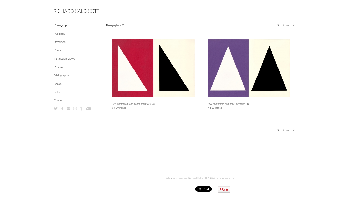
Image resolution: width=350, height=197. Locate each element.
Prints (57, 50)
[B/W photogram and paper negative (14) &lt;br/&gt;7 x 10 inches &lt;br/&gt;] (249, 68)
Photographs (62, 25)
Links (57, 92)
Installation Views (64, 58)
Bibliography (61, 75)
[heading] (66, 11)
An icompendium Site (224, 178)
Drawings (60, 41)
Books (58, 83)
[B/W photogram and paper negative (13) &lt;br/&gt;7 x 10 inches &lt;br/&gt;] (153, 68)
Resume (59, 67)
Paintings (59, 33)
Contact (59, 100)
